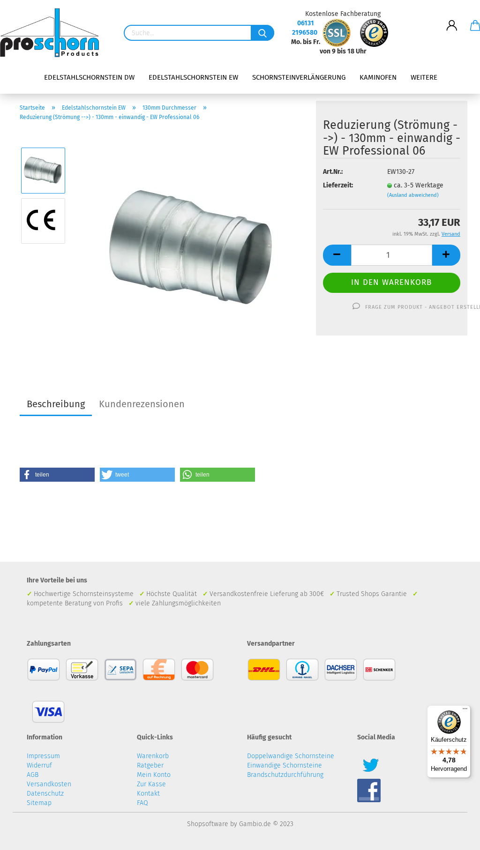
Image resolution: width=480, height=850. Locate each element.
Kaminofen (378, 77)
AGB (32, 775)
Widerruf (39, 765)
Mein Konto (154, 775)
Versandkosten (49, 784)
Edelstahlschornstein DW (89, 77)
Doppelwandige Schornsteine (290, 756)
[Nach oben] (454, 836)
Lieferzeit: (338, 185)
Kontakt (148, 794)
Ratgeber (150, 765)
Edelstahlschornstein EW (193, 77)
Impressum (43, 756)
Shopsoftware (207, 824)
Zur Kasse (151, 784)
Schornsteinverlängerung (298, 77)
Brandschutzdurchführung (285, 775)
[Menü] (465, 710)
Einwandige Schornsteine (284, 765)
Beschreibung (56, 404)
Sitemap (39, 803)
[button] (57, 475)
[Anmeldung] (452, 18)
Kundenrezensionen (142, 404)
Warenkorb (153, 756)
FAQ (142, 803)
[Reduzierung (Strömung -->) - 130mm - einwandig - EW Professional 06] (191, 246)
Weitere (424, 77)
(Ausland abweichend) (413, 195)
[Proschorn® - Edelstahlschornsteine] (53, 33)
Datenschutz (45, 794)
